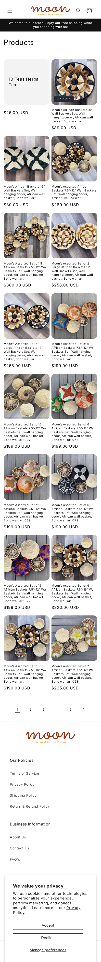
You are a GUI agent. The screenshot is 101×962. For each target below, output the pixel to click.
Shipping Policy (23, 795)
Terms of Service (24, 773)
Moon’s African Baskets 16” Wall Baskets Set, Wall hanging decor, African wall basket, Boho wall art (72, 115)
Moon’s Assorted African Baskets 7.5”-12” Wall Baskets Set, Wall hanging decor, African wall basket (73, 192)
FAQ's (15, 859)
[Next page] (83, 709)
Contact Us (19, 848)
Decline (48, 937)
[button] (9, 10)
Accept (48, 925)
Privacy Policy (22, 784)
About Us (18, 837)
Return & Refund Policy (30, 806)
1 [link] (17, 709)
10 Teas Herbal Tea (24, 82)
